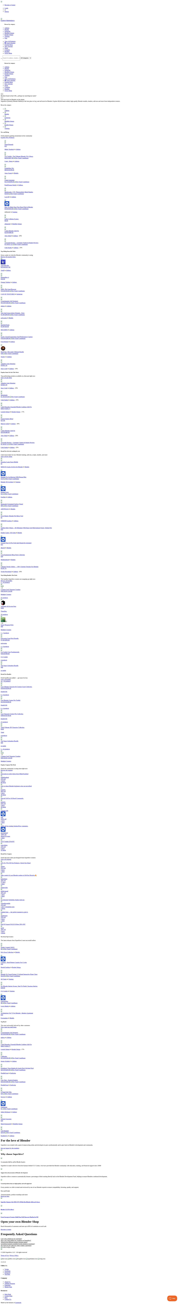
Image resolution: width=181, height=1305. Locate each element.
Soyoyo (3, 1097)
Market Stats (8, 1287)
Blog (6, 1297)
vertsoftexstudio (5, 903)
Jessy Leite (4, 368)
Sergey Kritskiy (5, 1061)
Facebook (7, 1271)
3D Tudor (4, 979)
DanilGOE (4, 691)
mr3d (2, 928)
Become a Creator (10, 5)
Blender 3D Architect (7, 482)
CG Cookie (4, 657)
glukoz (3, 306)
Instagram (7, 1273)
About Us (7, 1282)
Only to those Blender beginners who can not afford (16, 786)
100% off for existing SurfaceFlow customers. (14, 826)
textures (3, 790)
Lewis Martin (5, 1006)
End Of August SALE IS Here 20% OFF (13, 924)
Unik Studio (8, 247)
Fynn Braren (4, 341)
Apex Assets (8, 173)
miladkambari (5, 777)
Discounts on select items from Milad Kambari (14, 774)
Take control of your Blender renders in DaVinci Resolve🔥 (19, 875)
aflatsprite (7, 224)
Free (6, 38)
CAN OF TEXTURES (8, 294)
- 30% (18, 424)
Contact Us (8, 1299)
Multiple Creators (6, 594)
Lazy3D (7, 197)
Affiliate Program (10, 1283)
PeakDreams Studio (10, 185)
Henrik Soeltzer (5, 967)
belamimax (4, 879)
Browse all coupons (7, 770)
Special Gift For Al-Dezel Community (12, 798)
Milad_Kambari (9, 149)
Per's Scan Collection (7, 952)
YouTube (7, 1274)
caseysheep (4, 845)
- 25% (20, 247)
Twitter (7, 1269)
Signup (7, 11)
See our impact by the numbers (10, 1148)
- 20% (20, 236)
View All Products (10, 41)
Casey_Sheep (9, 161)
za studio (3, 670)
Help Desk (8, 1294)
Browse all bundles (6, 581)
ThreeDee (4, 611)
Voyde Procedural (6, 571)
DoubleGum (4, 1073)
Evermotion (4, 1018)
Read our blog (5, 1196)
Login (6, 8)
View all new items (6, 456)
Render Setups (16, 412)
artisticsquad (4, 891)
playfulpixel (4, 833)
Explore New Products (7, 137)
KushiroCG (4, 1136)
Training (14, 212)
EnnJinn (3, 497)
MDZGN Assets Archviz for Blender (12, 467)
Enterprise (8, 1285)
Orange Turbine (5, 282)
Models (16, 173)
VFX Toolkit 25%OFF (7, 841)
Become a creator (6, 1229)
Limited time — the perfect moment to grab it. (14, 912)
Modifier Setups (17, 224)
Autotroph (18, 1302)
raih (2, 817)
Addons (18, 149)
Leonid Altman (5, 412)
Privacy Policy (14, 1255)
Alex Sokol (8, 236)
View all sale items (6, 378)
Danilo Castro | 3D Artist (8, 533)
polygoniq (4, 318)
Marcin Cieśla (5, 424)
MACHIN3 (4, 330)
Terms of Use (5, 1255)
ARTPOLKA (5, 509)
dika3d (3, 548)
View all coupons (6, 859)
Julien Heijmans (5, 1112)
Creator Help (8, 1296)
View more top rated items (8, 1027)
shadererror (4, 915)
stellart (3, 866)
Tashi (2, 732)
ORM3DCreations (6, 521)
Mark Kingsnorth (6, 1124)
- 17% (22, 412)
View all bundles (6, 679)
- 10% (16, 368)
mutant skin (4, 887)
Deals (6, 48)
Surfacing (19, 294)
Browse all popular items (8, 257)
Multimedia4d (5, 560)
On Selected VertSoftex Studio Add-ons (12, 900)
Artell (2, 270)
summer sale (4, 810)
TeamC (3, 357)
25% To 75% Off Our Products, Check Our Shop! (16, 863)
